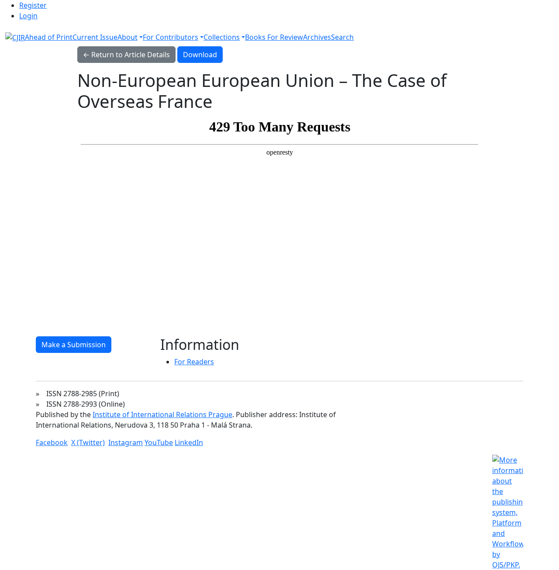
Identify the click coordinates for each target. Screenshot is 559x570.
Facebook (52, 442)
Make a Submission (73, 344)
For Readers (194, 361)
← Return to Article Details (126, 54)
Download (203, 54)
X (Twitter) (88, 442)
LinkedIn (189, 442)
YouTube (159, 442)
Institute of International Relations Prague (162, 414)
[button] (130, 37)
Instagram (125, 442)
